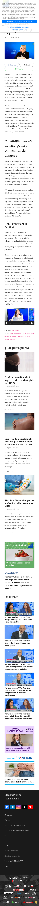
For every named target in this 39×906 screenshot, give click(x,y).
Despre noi (9, 815)
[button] (19, 316)
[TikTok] (24, 807)
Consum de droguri (15, 333)
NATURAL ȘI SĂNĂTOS (16, 545)
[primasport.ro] (15, 890)
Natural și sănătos (11, 850)
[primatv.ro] (6, 886)
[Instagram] (18, 807)
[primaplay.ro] (30, 886)
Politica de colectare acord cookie (17, 830)
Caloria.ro (11, 572)
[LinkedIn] (12, 807)
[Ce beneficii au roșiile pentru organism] (19, 555)
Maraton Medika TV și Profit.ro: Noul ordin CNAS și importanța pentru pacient (17, 643)
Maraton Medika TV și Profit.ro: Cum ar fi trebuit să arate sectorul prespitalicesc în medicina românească (19, 691)
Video (17, 330)
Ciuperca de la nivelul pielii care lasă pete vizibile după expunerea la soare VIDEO (18, 441)
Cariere (7, 835)
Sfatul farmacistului (15, 730)
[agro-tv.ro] (15, 902)
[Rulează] (7, 323)
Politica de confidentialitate (15, 825)
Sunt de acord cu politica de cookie (19, 21)
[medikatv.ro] (27, 893)
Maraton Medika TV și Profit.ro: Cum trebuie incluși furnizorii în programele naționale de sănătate (18, 716)
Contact (7, 820)
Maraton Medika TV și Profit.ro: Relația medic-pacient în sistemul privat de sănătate (18, 619)
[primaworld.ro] (6, 902)
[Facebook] (7, 807)
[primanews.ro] (23, 886)
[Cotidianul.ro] (8, 893)
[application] (19, 316)
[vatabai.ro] (36, 902)
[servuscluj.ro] (28, 902)
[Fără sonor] (29, 323)
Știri (13, 330)
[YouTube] (30, 807)
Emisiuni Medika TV (12, 856)
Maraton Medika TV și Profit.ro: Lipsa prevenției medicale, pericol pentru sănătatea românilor (19, 666)
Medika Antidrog (18, 336)
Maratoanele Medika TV (14, 861)
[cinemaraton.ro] (34, 893)
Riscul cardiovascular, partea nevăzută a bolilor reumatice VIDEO (19, 503)
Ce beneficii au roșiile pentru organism (18, 564)
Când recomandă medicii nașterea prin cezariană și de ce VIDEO (19, 379)
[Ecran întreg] (32, 323)
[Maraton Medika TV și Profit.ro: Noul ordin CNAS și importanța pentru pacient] (19, 632)
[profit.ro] (33, 890)
